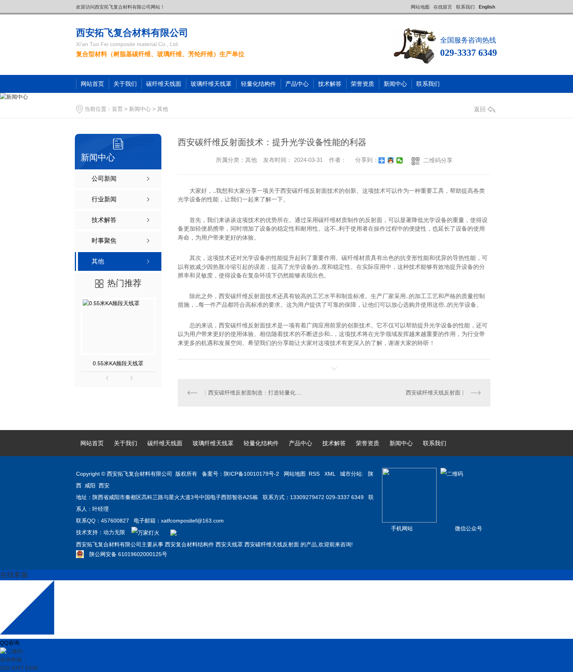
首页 (117, 109)
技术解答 (329, 83)
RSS (315, 474)
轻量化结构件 (258, 83)
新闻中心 (395, 83)
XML (330, 474)
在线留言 (442, 7)
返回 (480, 109)
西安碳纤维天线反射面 (433, 392)
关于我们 (125, 83)
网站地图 (420, 7)
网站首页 (92, 83)
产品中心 (297, 83)
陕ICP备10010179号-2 (251, 474)
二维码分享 (438, 160)
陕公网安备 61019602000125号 (125, 554)
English (487, 7)
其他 (162, 109)
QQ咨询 (9, 643)
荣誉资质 (362, 83)
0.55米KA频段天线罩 (118, 363)
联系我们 (465, 7)
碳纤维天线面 (163, 83)
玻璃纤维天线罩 (211, 83)
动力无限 (114, 532)
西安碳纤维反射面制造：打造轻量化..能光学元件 (256, 392)
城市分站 (351, 474)
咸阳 (90, 485)
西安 (104, 485)
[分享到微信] (399, 160)
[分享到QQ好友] (390, 160)
